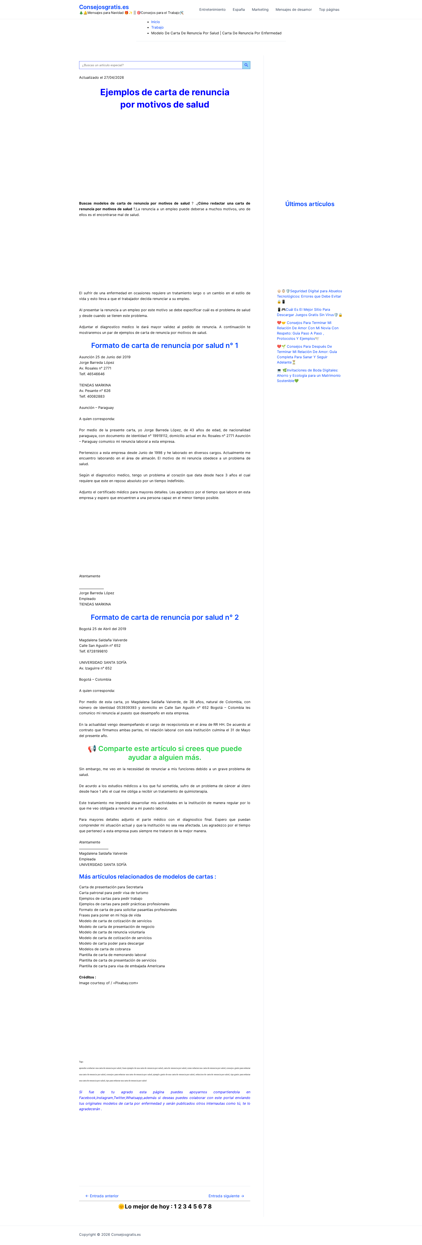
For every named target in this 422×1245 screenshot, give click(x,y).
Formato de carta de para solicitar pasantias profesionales (128, 909)
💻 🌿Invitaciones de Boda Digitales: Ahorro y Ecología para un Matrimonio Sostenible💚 (309, 375)
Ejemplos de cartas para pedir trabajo (110, 898)
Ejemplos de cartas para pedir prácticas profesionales (124, 904)
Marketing (260, 9)
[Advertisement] (164, 254)
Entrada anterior (101, 1196)
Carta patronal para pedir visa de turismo (113, 892)
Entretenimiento (212, 9)
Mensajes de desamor (294, 9)
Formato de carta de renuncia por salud (157, 345)
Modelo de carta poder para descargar (111, 943)
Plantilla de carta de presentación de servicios (117, 960)
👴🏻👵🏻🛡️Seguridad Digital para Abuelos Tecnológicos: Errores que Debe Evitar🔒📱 (309, 296)
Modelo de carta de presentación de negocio (117, 926)
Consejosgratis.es (104, 7)
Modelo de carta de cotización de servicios (115, 921)
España (239, 9)
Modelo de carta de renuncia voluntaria (112, 932)
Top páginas (329, 9)
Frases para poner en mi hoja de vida (110, 915)
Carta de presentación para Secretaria (111, 887)
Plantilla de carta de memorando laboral (112, 954)
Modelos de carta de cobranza (105, 949)
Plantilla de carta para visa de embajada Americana (122, 966)
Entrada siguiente (226, 1196)
